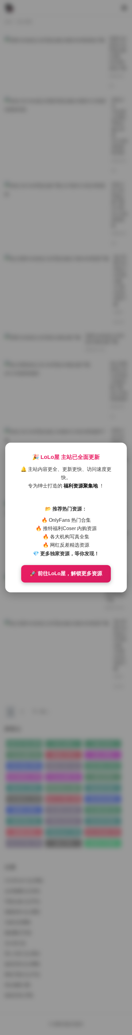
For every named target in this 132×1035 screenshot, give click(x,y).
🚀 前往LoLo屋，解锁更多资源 (66, 573)
